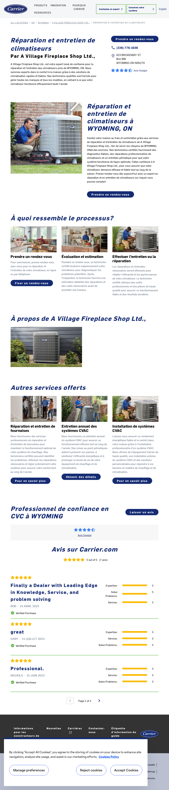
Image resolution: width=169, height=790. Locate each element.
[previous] (70, 700)
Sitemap (150, 771)
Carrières (75, 728)
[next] (99, 700)
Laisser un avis (142, 512)
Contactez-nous (97, 730)
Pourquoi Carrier (79, 7)
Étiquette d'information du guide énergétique (123, 733)
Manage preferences (29, 770)
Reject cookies (91, 770)
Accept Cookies (126, 770)
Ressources (42, 12)
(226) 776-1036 (127, 48)
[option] (84, 632)
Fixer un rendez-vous (32, 283)
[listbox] (84, 632)
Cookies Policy (109, 756)
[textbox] (122, 161)
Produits (40, 5)
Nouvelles (54, 728)
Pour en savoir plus (30, 481)
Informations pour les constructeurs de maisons (26, 733)
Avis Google (84, 535)
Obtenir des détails (81, 477)
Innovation (58, 5)
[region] (76, 762)
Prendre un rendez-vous (135, 39)
